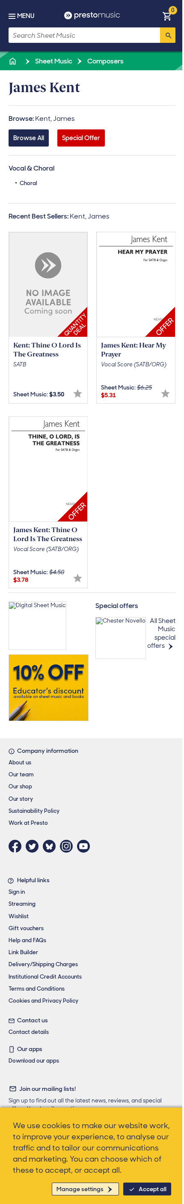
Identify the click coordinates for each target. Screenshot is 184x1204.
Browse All (28, 138)
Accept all (152, 1189)
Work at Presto (28, 823)
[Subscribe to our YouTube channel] (85, 846)
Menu (25, 16)
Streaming (22, 903)
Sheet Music (53, 61)
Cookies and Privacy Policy (43, 1000)
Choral (28, 183)
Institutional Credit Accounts (45, 976)
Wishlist (19, 916)
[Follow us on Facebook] (17, 846)
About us (20, 762)
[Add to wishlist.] (77, 393)
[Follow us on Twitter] (34, 846)
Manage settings (80, 1189)
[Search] (167, 35)
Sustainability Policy (34, 811)
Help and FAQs (27, 940)
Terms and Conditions (37, 988)
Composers (105, 61)
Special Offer (81, 138)
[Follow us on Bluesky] (51, 846)
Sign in (17, 892)
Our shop (20, 786)
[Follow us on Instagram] (68, 846)
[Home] (13, 61)
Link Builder (23, 952)
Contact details (29, 1032)
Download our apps (34, 1060)
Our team (21, 774)
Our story (21, 799)
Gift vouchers (26, 928)
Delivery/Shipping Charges (43, 964)
